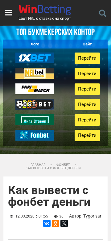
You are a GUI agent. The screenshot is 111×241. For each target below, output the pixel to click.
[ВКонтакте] (47, 223)
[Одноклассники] (55, 223)
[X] (64, 223)
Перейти (87, 58)
